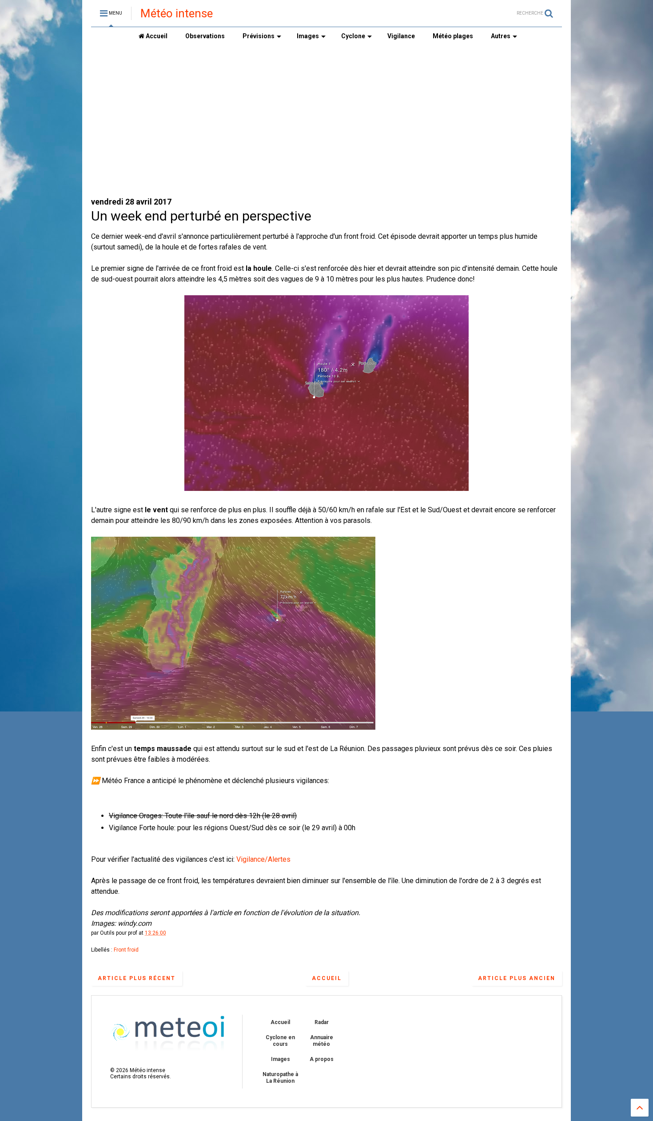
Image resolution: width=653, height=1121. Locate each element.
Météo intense (176, 13)
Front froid (126, 950)
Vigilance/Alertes (263, 859)
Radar (322, 1022)
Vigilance (401, 36)
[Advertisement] (326, 120)
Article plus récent (136, 978)
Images (308, 36)
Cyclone (353, 36)
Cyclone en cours (280, 1040)
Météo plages (453, 36)
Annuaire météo (321, 1040)
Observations (205, 36)
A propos (322, 1059)
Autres (500, 36)
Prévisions (259, 36)
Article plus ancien (516, 978)
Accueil (155, 36)
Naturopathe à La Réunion (280, 1077)
